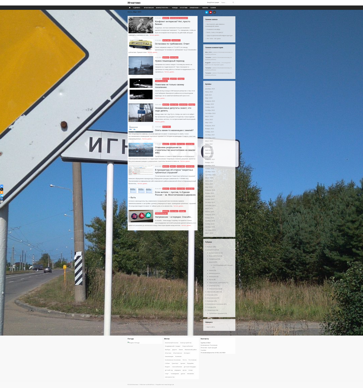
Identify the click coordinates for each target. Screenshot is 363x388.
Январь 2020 (209, 193)
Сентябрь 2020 (210, 175)
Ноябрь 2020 (209, 168)
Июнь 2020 (209, 184)
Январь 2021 (209, 162)
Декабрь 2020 (210, 165)
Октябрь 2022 (210, 110)
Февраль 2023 (210, 101)
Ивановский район (213, 292)
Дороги (165, 57)
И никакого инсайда (213, 29)
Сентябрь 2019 (210, 205)
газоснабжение (177, 367)
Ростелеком (192, 360)
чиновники (190, 373)
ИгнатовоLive (149, 8)
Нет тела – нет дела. (214, 38)
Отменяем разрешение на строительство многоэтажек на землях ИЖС (175, 150)
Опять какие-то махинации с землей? (174, 130)
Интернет (187, 353)
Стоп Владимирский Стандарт (223, 265)
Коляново (183, 104)
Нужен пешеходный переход (169, 61)
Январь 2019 (209, 218)
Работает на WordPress (147, 384)
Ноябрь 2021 (209, 132)
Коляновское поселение (178, 18)
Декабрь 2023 (210, 89)
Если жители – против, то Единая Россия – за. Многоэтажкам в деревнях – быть (162, 195)
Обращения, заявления (217, 283)
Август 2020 (209, 178)
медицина (178, 370)
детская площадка (190, 367)
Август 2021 (209, 141)
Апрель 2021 (209, 153)
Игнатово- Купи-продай (209, 348)
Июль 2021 (209, 144)
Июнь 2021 (209, 147)
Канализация (213, 273)
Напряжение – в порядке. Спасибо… (173, 217)
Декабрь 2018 (210, 221)
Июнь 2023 (209, 92)
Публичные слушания (216, 313)
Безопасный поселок (171, 343)
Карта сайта (211, 327)
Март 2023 (209, 98)
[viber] (214, 12)
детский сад (169, 370)
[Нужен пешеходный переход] (141, 65)
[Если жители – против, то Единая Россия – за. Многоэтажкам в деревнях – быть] (141, 191)
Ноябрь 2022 (209, 107)
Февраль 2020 (210, 190)
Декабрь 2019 (210, 196)
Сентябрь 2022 (210, 113)
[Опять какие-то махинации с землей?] (141, 129)
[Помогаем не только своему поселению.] (141, 89)
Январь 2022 (209, 129)
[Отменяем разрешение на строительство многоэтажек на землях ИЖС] (141, 150)
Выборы (205, 8)
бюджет (167, 367)
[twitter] (206, 12)
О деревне (136, 8)
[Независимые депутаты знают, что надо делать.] (141, 112)
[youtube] (210, 12)
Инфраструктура (162, 8)
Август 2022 (209, 116)
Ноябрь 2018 (209, 224)
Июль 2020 (209, 181)
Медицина (212, 276)
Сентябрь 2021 (210, 138)
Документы (211, 250)
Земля (172, 144)
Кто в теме (183, 8)
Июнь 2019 (209, 208)
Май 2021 (208, 150)
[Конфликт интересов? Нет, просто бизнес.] (141, 25)
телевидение (175, 373)
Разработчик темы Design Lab (165, 384)
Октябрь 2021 (210, 135)
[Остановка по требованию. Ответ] (141, 44)
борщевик (190, 363)
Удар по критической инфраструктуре (220, 35)
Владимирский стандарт (173, 346)
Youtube (203, 350)
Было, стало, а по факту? (215, 32)
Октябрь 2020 (210, 172)
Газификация (213, 259)
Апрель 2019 (209, 211)
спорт (167, 373)
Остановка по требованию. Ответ (172, 44)
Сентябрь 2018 (210, 230)
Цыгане (182, 363)
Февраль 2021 (210, 159)
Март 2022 (209, 122)
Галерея (213, 8)
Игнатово (134, 2)
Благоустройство (215, 253)
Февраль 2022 (210, 125)
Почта (185, 360)
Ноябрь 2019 (209, 199)
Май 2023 (208, 95)
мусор (185, 370)
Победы (175, 8)
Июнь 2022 (209, 119)
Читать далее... (154, 35)
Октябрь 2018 (210, 227)
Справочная (194, 8)
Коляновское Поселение (209, 345)
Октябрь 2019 (210, 202)
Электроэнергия (161, 81)
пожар (190, 370)
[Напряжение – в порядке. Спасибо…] (141, 216)
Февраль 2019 (210, 214)
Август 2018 (209, 233)
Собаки (167, 363)
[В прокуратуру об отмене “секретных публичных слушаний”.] (141, 170)
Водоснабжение (214, 256)
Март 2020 (209, 187)
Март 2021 (209, 156)
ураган (183, 373)
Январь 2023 (209, 104)
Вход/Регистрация (213, 2)
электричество (170, 377)
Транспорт (175, 40)
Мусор (211, 279)
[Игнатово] (130, 7)
